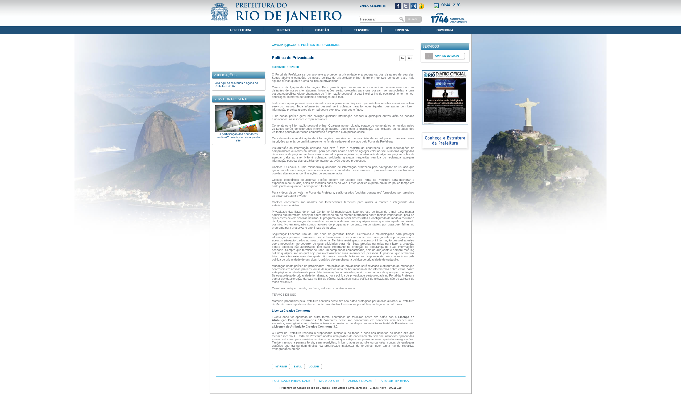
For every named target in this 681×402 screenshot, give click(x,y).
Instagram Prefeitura (413, 6)
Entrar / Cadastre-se (373, 5)
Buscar (409, 19)
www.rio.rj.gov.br (284, 45)
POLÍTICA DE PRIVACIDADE (320, 45)
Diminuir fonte (402, 58)
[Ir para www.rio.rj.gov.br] (276, 13)
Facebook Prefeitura (398, 6)
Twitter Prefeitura (406, 6)
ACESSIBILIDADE (360, 380)
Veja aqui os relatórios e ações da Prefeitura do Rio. (236, 84)
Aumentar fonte (410, 58)
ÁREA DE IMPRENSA (395, 380)
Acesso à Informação (421, 6)
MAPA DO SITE (329, 380)
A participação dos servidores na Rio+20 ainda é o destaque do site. (238, 137)
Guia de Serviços (447, 56)
